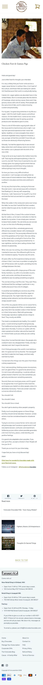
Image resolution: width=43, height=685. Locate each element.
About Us (25, 638)
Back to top (21, 560)
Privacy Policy (27, 648)
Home (4, 638)
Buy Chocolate (7, 641)
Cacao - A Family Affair (9, 655)
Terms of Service (28, 655)
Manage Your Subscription (11, 645)
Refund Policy (27, 652)
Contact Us (26, 641)
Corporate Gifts (7, 648)
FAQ (23, 645)
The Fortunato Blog (8, 652)
